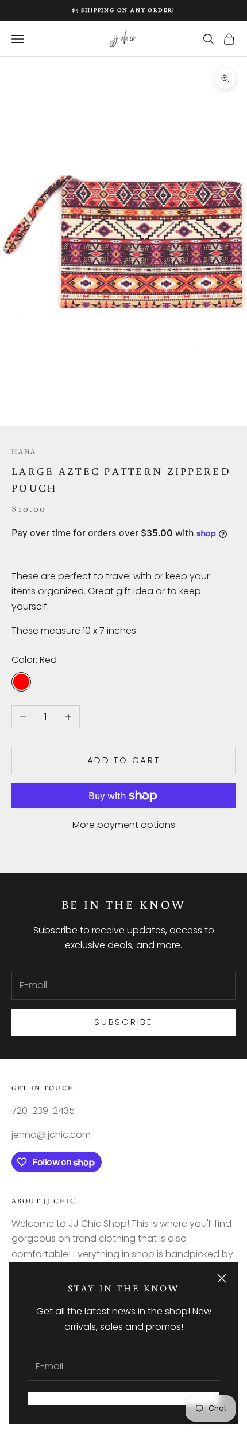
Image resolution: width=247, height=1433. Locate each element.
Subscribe (123, 1022)
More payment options (123, 824)
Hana (24, 451)
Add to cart (123, 760)
